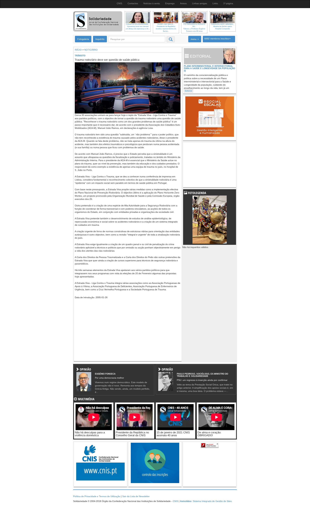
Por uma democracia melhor (109, 378)
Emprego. (170, 3)
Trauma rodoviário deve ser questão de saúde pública (107, 59)
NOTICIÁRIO (91, 49)
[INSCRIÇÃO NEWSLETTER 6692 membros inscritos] (219, 39)
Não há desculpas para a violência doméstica (90, 434)
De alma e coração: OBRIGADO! (209, 434)
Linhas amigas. (200, 3)
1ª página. (228, 3)
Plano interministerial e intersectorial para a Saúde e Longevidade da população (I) (209, 68)
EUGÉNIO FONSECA (105, 374)
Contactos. (133, 3)
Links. (215, 3)
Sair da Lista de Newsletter (136, 496)
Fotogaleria (83, 39)
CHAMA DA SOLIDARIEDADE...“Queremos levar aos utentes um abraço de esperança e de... (138, 26)
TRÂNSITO (80, 55)
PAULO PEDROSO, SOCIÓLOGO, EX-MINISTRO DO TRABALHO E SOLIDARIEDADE (202, 375)
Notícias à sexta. (151, 3)
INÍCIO (78, 49)
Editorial (188, 91)
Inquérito (99, 39)
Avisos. (183, 3)
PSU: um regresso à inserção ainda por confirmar (202, 380)
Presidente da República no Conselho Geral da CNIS (132, 434)
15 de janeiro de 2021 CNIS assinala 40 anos (173, 434)
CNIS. (120, 3)
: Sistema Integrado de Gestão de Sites (206, 501)
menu (194, 39)
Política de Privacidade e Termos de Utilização (96, 496)
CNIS (175, 501)
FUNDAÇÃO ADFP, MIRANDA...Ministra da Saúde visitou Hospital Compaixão (222, 26)
